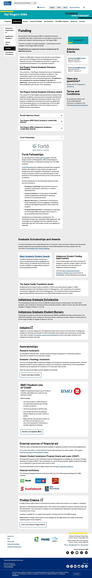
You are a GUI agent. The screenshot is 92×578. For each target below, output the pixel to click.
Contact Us (10, 536)
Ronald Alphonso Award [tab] (29, 115)
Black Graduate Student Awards (35, 256)
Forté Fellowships (28, 167)
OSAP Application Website (64, 466)
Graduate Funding (42, 452)
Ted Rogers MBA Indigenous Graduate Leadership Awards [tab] (36, 128)
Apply (52, 7)
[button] (41, 7)
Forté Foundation (44, 158)
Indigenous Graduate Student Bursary (41, 312)
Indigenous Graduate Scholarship (38, 300)
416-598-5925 (73, 545)
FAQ (8, 538)
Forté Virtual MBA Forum (76, 58)
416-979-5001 (84, 545)
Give (65, 7)
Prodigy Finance (31, 500)
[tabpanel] (41, 186)
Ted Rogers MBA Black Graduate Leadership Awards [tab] (38, 121)
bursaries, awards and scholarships (46, 335)
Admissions (17, 21)
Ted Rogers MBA (15, 14)
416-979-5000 (9, 566)
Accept (76, 574)
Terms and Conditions (80, 105)
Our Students (48, 21)
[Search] (35, 3)
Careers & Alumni (36, 21)
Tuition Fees (7, 43)
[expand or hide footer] (87, 560)
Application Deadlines (9, 37)
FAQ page (80, 84)
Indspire (25, 328)
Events (25, 21)
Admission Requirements (9, 30)
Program (8, 21)
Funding (8, 48)
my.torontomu (75, 7)
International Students (9, 53)
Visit (59, 7)
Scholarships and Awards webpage (37, 248)
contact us (70, 86)
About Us (74, 21)
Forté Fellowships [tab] (27, 137)
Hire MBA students (62, 21)
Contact (82, 21)
